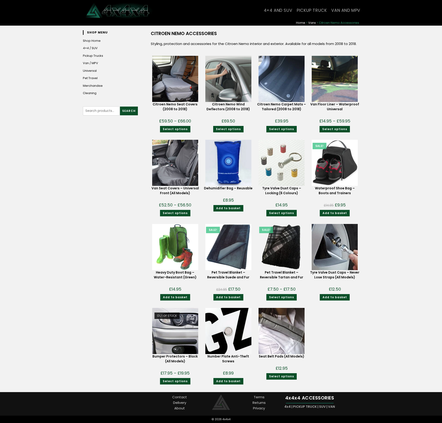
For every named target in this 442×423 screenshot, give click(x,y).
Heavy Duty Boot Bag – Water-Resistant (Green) (175, 275)
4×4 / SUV (90, 48)
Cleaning (89, 93)
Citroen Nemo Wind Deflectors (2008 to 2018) (228, 106)
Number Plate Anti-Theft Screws (228, 358)
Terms (259, 397)
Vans (312, 23)
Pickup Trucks (93, 56)
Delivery (179, 402)
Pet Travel (90, 78)
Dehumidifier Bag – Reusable (228, 188)
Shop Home (92, 41)
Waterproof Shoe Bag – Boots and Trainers (335, 190)
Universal (90, 71)
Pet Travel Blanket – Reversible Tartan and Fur (281, 275)
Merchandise (93, 85)
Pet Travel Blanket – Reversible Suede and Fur (228, 275)
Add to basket (228, 208)
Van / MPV (90, 63)
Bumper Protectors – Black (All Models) (175, 358)
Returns (259, 402)
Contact (179, 397)
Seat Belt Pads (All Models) (281, 356)
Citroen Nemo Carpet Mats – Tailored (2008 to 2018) (281, 106)
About (179, 408)
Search (129, 111)
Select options (175, 129)
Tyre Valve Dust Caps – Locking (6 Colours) (281, 190)
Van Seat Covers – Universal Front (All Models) (175, 190)
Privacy (259, 408)
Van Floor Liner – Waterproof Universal (334, 106)
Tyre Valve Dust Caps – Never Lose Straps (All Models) (334, 275)
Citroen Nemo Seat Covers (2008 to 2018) (175, 106)
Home (300, 23)
